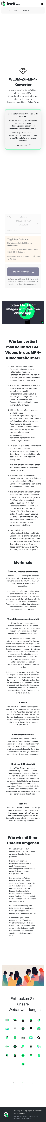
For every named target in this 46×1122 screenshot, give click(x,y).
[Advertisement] (23, 38)
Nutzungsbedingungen (21, 126)
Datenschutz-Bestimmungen (21, 128)
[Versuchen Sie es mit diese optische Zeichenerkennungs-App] (23, 312)
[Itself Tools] (23, 1085)
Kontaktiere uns (26, 1118)
